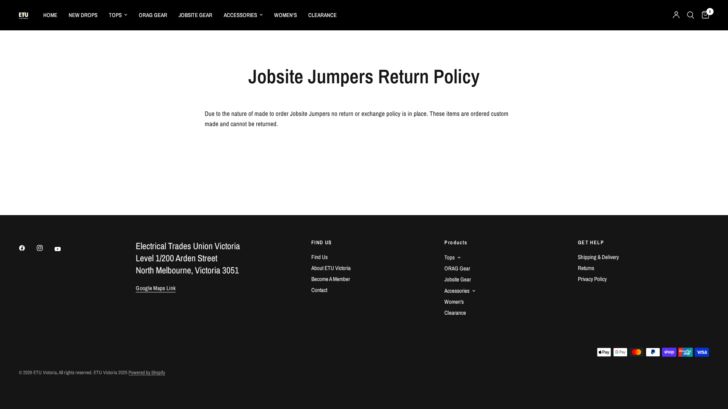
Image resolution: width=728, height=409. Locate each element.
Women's (285, 15)
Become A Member (330, 279)
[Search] (690, 15)
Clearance (322, 15)
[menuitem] (50, 15)
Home (50, 15)
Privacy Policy (592, 279)
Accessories (240, 15)
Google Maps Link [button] (156, 288)
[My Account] (676, 15)
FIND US (321, 242)
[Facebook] (27, 248)
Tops (115, 15)
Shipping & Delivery (598, 257)
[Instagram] (45, 248)
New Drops (83, 15)
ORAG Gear (153, 15)
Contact (319, 290)
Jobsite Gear (195, 15)
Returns (586, 268)
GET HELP (591, 242)
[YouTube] (63, 248)
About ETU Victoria (331, 268)
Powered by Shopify (147, 372)
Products (455, 242)
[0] (703, 15)
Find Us (319, 257)
